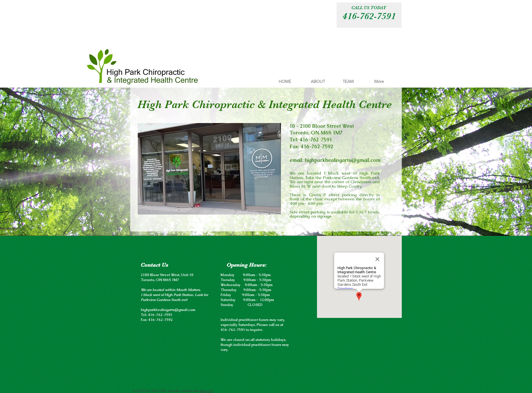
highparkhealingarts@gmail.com (342, 160)
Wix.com (206, 391)
